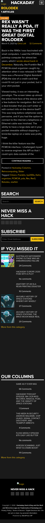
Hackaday (22, 2)
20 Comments (25, 321)
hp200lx (31, 175)
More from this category (13, 327)
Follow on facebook (3, 222)
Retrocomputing (9, 171)
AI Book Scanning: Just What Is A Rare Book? (28, 446)
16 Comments (24, 291)
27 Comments (24, 306)
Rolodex (6, 182)
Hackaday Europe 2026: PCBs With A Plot (28, 272)
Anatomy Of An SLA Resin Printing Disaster (28, 285)
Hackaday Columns (21, 168)
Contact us (19, 222)
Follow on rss (15, 222)
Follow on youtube (11, 222)
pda (23, 178)
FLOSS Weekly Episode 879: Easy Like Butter (27, 434)
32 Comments (35, 43)
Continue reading (27, 162)
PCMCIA (16, 178)
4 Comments (24, 428)
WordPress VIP (27, 516)
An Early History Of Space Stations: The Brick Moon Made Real (28, 314)
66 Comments (25, 389)
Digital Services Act (33, 510)
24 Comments (24, 265)
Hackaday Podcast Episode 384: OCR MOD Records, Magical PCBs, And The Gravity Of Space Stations (28, 399)
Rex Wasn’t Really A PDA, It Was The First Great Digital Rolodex (20, 30)
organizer (6, 178)
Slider (21, 171)
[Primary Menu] (41, 3)
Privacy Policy (6, 510)
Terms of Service (19, 510)
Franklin (21, 175)
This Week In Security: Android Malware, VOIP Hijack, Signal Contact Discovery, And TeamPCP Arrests (28, 418)
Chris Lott (22, 43)
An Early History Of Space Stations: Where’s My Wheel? (26, 298)
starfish (14, 182)
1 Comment (23, 408)
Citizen (13, 175)
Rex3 (33, 178)
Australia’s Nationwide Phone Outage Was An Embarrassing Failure (28, 258)
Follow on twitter (7, 222)
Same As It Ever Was (26, 384)
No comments (24, 279)
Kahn (38, 175)
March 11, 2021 (8, 43)
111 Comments (24, 453)
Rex (28, 178)
